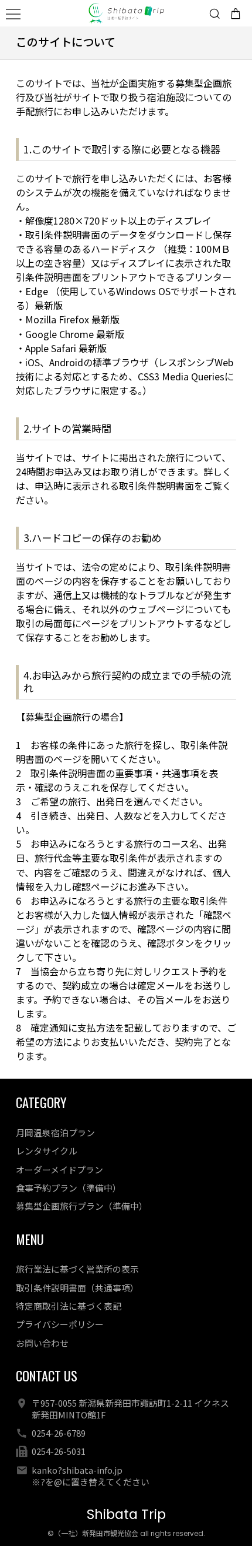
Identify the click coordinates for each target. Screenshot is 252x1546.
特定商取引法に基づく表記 (68, 1306)
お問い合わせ (42, 1343)
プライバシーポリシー (60, 1324)
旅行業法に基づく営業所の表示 (77, 1269)
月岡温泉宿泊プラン (55, 1132)
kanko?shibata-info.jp (77, 1470)
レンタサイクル (46, 1151)
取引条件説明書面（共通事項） (77, 1287)
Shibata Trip (126, 1514)
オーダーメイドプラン (59, 1169)
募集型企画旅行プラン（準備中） (82, 1206)
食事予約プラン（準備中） (68, 1188)
